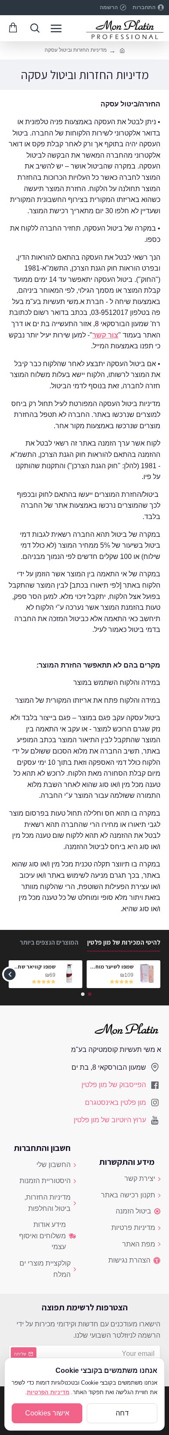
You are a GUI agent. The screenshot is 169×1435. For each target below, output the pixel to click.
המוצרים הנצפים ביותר (49, 942)
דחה (122, 1413)
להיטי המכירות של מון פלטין (123, 942)
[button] (159, 974)
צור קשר (105, 335)
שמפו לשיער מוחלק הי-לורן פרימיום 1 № (111, 966)
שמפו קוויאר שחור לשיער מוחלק (33, 966)
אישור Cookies (47, 1413)
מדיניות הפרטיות (48, 1392)
